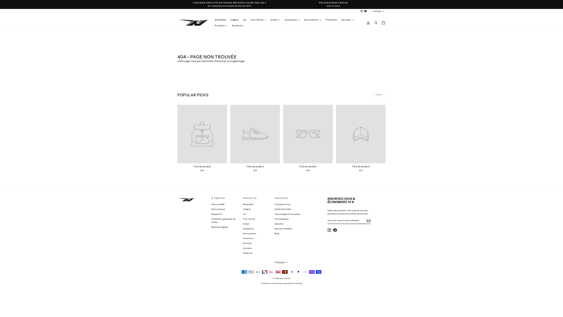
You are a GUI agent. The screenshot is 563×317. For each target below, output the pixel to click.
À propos (220, 25)
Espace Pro (217, 214)
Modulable (220, 20)
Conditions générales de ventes (223, 220)
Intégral (234, 20)
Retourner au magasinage (230, 61)
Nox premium (311, 20)
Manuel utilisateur (283, 229)
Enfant (274, 20)
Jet (244, 20)
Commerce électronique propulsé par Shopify (281, 283)
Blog (277, 233)
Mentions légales (219, 227)
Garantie (279, 224)
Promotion (331, 20)
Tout (379, 95)
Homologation (282, 219)
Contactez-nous (283, 204)
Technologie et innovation (287, 214)
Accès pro (237, 25)
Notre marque (218, 209)
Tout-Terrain (257, 20)
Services (346, 20)
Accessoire (291, 20)
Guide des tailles (283, 209)
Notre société (217, 204)
